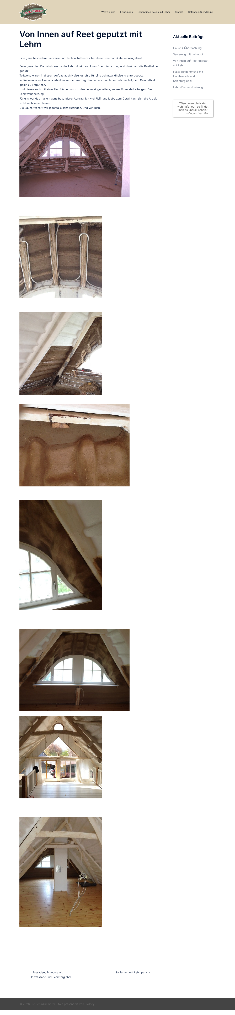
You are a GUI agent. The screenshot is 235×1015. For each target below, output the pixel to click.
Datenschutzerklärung (200, 11)
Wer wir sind (108, 11)
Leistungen (126, 11)
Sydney (89, 1004)
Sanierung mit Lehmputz (131, 972)
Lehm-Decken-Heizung (188, 87)
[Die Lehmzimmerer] (33, 11)
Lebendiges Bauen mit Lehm (154, 11)
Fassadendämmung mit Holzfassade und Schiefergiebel (188, 76)
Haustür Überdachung (187, 48)
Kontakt (179, 11)
